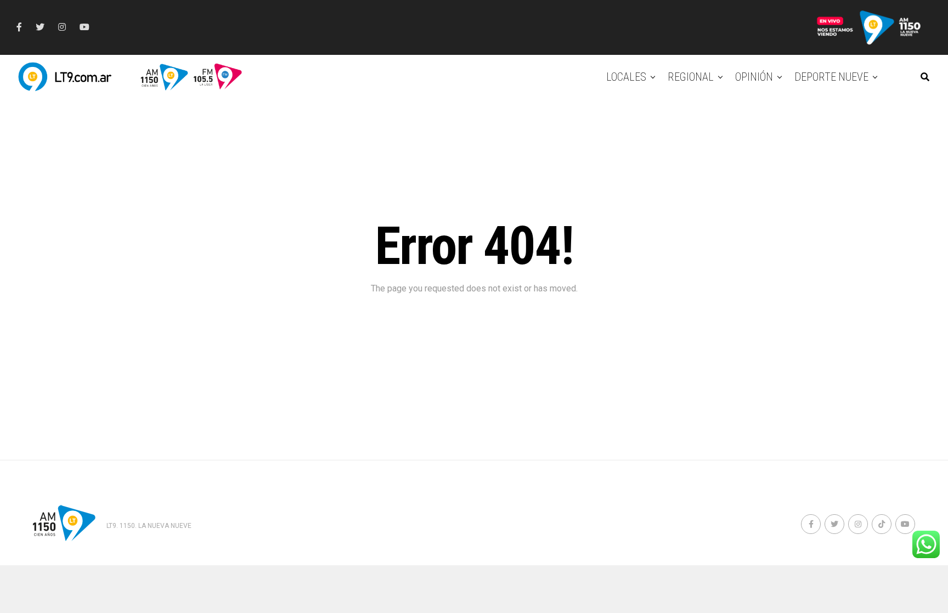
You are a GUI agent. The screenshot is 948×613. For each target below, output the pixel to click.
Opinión (754, 76)
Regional (691, 76)
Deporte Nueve (831, 76)
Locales (626, 76)
